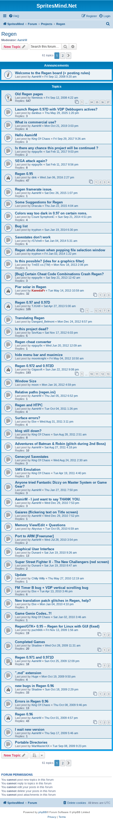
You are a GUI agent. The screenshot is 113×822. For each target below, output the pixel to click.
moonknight (39, 358)
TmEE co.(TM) (41, 264)
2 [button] (63, 55)
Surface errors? (27, 418)
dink (34, 177)
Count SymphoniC (43, 216)
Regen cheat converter (33, 342)
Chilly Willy (38, 578)
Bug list (21, 226)
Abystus (37, 528)
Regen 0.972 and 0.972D (34, 366)
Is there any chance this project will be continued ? (56, 148)
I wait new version (29, 729)
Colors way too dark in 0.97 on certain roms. (51, 213)
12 (102, 374)
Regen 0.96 (24, 714)
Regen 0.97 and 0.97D (32, 302)
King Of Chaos (41, 138)
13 (108, 374)
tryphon (36, 229)
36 (102, 102)
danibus (37, 112)
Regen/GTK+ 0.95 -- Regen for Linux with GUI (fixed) (57, 626)
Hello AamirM (26, 135)
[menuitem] (14, 16)
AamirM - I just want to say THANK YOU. (47, 499)
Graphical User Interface (34, 549)
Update (20, 575)
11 (97, 374)
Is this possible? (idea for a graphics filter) (49, 261)
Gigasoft (37, 369)
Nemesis (37, 97)
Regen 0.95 (24, 174)
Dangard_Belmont (43, 321)
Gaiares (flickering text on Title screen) (46, 512)
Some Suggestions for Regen (39, 202)
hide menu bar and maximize (39, 355)
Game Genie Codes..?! (33, 613)
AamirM (22, 40)
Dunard (36, 552)
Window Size (25, 381)
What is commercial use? (35, 122)
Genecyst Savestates (31, 457)
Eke (34, 421)
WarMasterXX (40, 746)
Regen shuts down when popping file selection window (60, 250)
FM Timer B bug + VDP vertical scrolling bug (51, 588)
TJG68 (36, 306)
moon (35, 384)
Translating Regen (29, 318)
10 (91, 374)
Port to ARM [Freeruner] (34, 536)
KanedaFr (38, 290)
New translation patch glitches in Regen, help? (53, 601)
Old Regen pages (29, 94)
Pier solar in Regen (30, 287)
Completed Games (30, 642)
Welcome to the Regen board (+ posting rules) (52, 73)
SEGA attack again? (31, 161)
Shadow (37, 645)
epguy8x (37, 151)
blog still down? (28, 431)
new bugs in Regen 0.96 (34, 686)
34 (91, 102)
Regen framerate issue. (33, 189)
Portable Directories (31, 742)
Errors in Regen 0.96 (31, 701)
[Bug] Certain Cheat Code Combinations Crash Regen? (59, 274)
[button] (68, 55)
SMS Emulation (27, 470)
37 (108, 102)
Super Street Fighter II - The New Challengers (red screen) (62, 562)
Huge (35, 676)
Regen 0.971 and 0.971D (34, 657)
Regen (9, 34)
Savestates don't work (32, 237)
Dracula (37, 205)
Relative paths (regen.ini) (35, 392)
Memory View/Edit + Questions (40, 525)
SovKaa (37, 332)
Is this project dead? (31, 329)
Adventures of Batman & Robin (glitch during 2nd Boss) (60, 444)
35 (97, 102)
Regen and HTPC (29, 405)
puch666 (37, 629)
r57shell (37, 240)
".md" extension (28, 673)
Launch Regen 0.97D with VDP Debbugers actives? (56, 109)
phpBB (42, 812)
